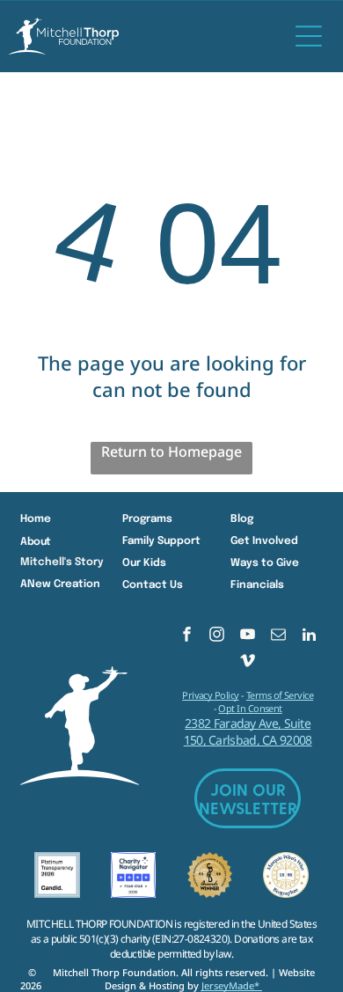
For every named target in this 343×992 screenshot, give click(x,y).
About (35, 542)
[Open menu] (309, 36)
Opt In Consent (249, 708)
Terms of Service (279, 695)
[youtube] (248, 636)
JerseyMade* (231, 985)
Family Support (161, 541)
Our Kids (144, 563)
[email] (278, 636)
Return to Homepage (171, 451)
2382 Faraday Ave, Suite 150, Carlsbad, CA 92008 (248, 731)
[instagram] (217, 636)
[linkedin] (309, 636)
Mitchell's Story (62, 562)
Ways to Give (264, 563)
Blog (241, 519)
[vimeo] (248, 663)
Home (35, 519)
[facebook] (187, 636)
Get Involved (264, 541)
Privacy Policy (210, 695)
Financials (257, 585)
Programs (147, 519)
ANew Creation (60, 584)
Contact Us (152, 585)
